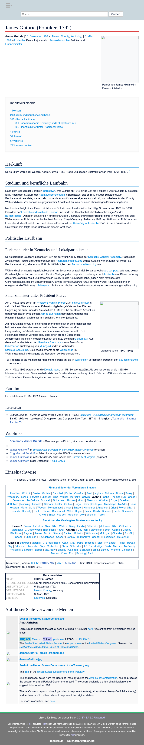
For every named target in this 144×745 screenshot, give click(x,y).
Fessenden (19, 500)
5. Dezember (34, 36)
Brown (27, 526)
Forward (34, 496)
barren (15, 346)
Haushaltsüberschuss (50, 342)
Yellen (101, 514)
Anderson (102, 507)
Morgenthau (55, 507)
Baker (87, 511)
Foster (58, 504)
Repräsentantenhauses (68, 260)
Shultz (37, 511)
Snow (51, 514)
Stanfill (128, 533)
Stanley (57, 533)
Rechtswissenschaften (52, 194)
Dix (124, 496)
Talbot (99, 542)
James (38, 533)
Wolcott (26, 493)
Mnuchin (91, 514)
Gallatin (46, 493)
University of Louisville (86, 223)
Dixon (64, 546)
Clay (47, 526)
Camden (73, 549)
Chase (131, 496)
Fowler (122, 507)
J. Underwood (33, 529)
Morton (55, 553)
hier (30, 723)
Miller (70, 511)
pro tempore (111, 270)
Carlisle (68, 504)
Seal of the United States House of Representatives (48, 647)
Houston (14, 507)
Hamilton (15, 493)
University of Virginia (83, 457)
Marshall (36, 542)
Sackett (68, 533)
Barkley (71, 537)
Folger (114, 500)
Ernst (96, 549)
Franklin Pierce (57, 302)
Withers (115, 549)
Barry (72, 526)
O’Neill (42, 514)
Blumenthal (58, 511)
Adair (65, 542)
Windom (103, 500)
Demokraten (51, 369)
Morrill (81, 500)
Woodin (41, 507)
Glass (133, 504)
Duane (119, 493)
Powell (60, 529)
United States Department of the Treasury (60, 671)
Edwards (25, 542)
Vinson (67, 507)
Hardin (81, 526)
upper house (74, 643)
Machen (117, 546)
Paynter (28, 533)
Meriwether (53, 546)
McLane (109, 493)
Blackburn (16, 533)
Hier (44, 723)
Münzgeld (45, 346)
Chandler (117, 533)
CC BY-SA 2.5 (83, 639)
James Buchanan (50, 313)
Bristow (71, 500)
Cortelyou (96, 504)
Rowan (131, 542)
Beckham (85, 549)
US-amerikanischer (59, 40)
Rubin (116, 511)
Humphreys (83, 537)
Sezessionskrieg (128, 359)
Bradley (62, 549)
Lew (82, 514)
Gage (78, 504)
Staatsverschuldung (16, 350)
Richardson (59, 500)
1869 (8, 40)
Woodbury (13, 496)
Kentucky (75, 36)
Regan (78, 511)
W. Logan (110, 542)
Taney (129, 493)
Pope (80, 542)
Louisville (19, 40)
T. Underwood (46, 537)
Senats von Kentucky (84, 264)
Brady (96, 511)
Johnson (105, 526)
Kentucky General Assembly (104, 256)
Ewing (24, 496)
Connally (27, 511)
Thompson (49, 529)
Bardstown (49, 190)
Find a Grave (57, 460)
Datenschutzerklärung (80, 741)
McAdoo (122, 504)
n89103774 (46, 563)
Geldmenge (66, 350)
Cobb (106, 496)
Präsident (42, 302)
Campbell (58, 493)
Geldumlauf (81, 338)
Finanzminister (13, 44)
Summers (127, 511)
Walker (64, 496)
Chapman (30, 537)
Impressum (57, 741)
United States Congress (103, 643)
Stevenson (96, 529)
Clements (127, 549)
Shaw (86, 504)
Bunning (81, 553)
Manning (25, 504)
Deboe (38, 549)
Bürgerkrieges (13, 215)
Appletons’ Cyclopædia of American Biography (106, 414)
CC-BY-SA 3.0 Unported (91, 717)
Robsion (78, 533)
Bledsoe (89, 542)
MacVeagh (110, 504)
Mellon (24, 507)
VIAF (59, 563)
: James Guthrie (26, 441)
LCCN (34, 563)
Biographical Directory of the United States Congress (63, 449)
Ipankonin (58, 639)
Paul (90, 553)
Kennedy (15, 511)
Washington (81, 359)
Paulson (61, 514)
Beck (107, 529)
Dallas (68, 493)
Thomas (115, 496)
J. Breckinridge (51, 542)
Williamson (92, 533)
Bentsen (106, 511)
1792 (45, 36)
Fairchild (36, 504)
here (90, 629)
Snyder (78, 507)
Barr (130, 507)
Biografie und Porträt (21, 453)
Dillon (113, 507)
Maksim (36, 639)
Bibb (55, 496)
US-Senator (42, 285)
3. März (89, 36)
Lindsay (127, 529)
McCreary (50, 549)
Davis (108, 546)
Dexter (36, 493)
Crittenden (92, 526)
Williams (15, 549)
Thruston (38, 526)
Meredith (75, 496)
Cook (64, 553)
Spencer (46, 496)
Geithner (73, 514)
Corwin (86, 496)
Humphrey (89, 507)
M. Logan (105, 533)
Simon (46, 511)
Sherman (92, 500)
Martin (47, 533)
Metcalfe (33, 546)
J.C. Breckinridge (93, 546)
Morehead (17, 529)
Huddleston (108, 537)
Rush (89, 493)
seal (27, 671)
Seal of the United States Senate (43, 643)
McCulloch (33, 500)
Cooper (19, 537)
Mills (32, 507)
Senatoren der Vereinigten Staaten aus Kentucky (72, 520)
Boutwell (45, 500)
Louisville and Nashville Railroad (39, 212)
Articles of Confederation (103, 678)
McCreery (82, 529)
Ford (71, 553)
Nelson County (60, 36)
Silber (8, 346)
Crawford (79, 493)
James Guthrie (18, 449)
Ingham (98, 493)
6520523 (69, 563)
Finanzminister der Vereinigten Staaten (72, 487)
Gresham (125, 500)
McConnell (123, 537)
